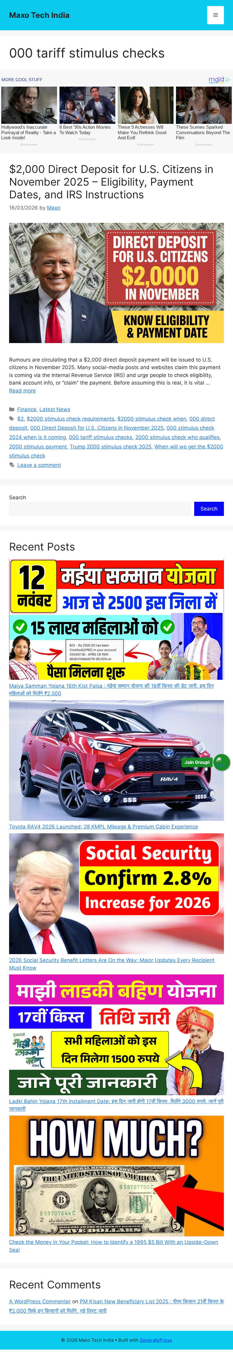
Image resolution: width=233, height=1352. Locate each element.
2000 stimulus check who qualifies (177, 437)
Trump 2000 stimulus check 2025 (110, 447)
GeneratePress (156, 1340)
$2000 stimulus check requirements (70, 419)
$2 (20, 419)
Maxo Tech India (39, 15)
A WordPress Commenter (40, 1301)
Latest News (54, 409)
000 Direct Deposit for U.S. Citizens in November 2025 (97, 428)
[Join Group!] (221, 762)
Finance (26, 409)
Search (17, 497)
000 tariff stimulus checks (100, 437)
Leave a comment (39, 465)
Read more (22, 391)
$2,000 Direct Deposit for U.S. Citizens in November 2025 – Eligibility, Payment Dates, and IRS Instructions (111, 182)
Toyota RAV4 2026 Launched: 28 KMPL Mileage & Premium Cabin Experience (103, 827)
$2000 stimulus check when (151, 419)
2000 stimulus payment (38, 447)
